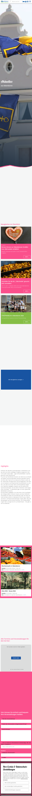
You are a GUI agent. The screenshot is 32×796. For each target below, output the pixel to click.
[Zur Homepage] (4, 2)
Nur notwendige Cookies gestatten (13, 786)
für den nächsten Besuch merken (17, 669)
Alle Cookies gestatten (10, 782)
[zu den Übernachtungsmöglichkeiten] (23, 2)
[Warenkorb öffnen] (26, 2)
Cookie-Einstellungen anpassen (13, 790)
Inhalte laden (16, 658)
